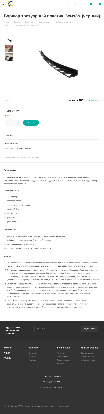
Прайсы (8, 358)
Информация (63, 348)
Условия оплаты (63, 356)
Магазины (60, 353)
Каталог (8, 348)
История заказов (87, 356)
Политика (60, 364)
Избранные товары (88, 360)
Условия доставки (63, 360)
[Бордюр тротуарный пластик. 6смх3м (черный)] (57, 64)
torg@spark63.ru (54, 381)
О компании (33, 353)
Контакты (32, 360)
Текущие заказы (87, 353)
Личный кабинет (89, 348)
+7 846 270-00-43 (53, 377)
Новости (32, 356)
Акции (7, 353)
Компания (34, 348)
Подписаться (90, 329)
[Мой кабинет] (81, 4)
